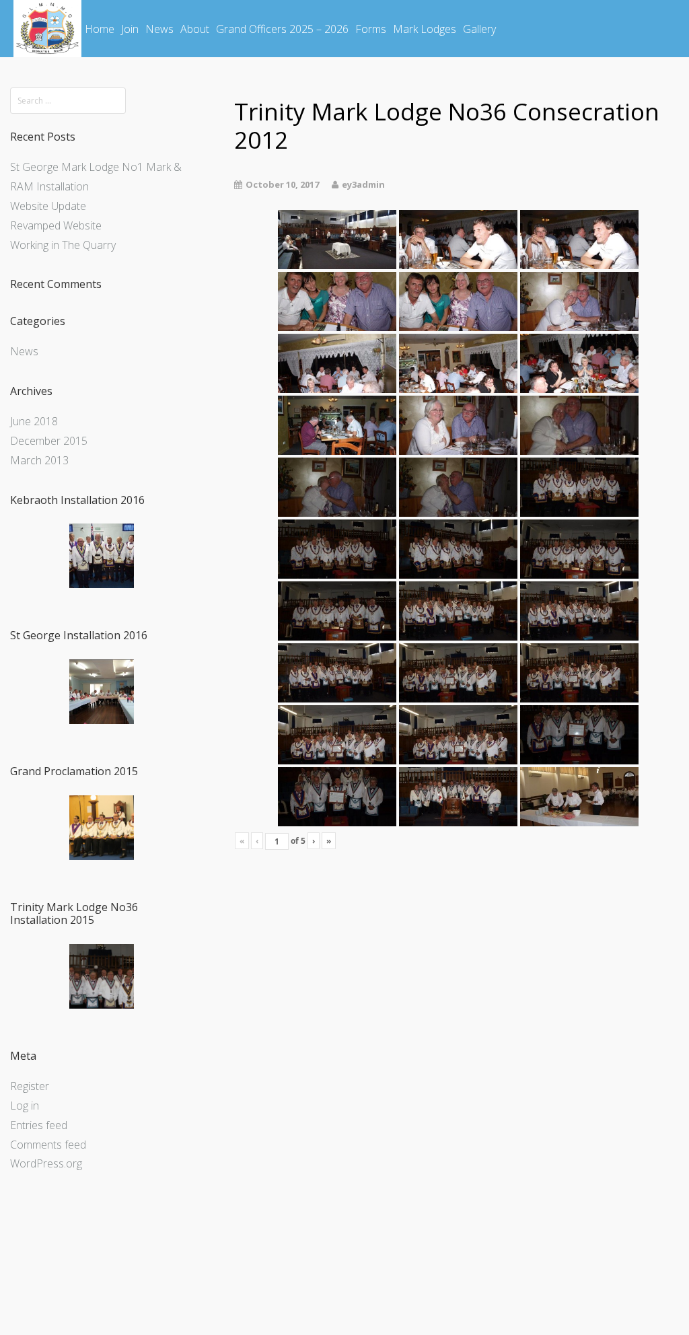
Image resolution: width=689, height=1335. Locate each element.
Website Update (48, 206)
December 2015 (48, 440)
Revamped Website (56, 225)
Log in (24, 1105)
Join (130, 29)
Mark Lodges (424, 29)
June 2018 (34, 421)
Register (29, 1086)
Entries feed (38, 1125)
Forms (370, 29)
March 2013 (39, 460)
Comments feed (48, 1144)
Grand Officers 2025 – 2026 (282, 29)
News (159, 29)
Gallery (479, 29)
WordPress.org (46, 1163)
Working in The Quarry (63, 245)
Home (99, 29)
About (194, 29)
